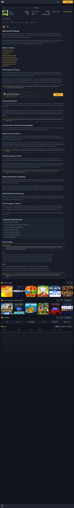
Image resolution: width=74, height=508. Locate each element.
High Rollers (63, 326)
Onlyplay (31, 286)
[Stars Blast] (43, 291)
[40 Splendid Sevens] (19, 291)
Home (3, 7)
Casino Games (10, 7)
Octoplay (7, 286)
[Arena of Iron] (67, 291)
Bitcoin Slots (19, 7)
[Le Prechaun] (43, 308)
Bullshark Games (67, 286)
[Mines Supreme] (67, 308)
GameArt (19, 286)
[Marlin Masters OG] (31, 308)
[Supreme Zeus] (7, 308)
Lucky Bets (69, 326)
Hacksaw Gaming (28, 7)
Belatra (43, 286)
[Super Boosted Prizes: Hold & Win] (7, 291)
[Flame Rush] (31, 291)
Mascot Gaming (55, 286)
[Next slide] (71, 282)
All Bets (57, 326)
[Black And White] (55, 291)
